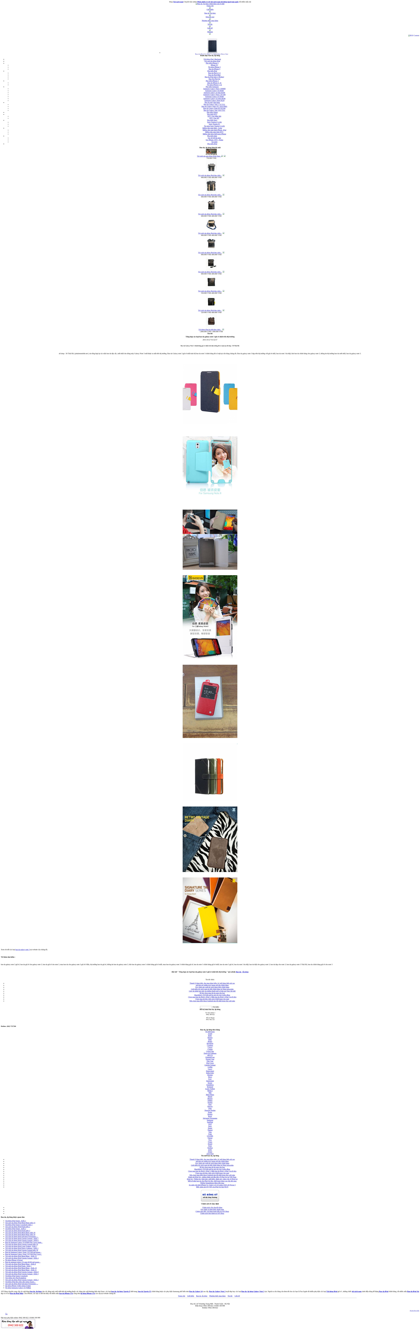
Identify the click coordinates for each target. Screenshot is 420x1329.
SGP (210, 1124)
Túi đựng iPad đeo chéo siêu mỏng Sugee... (20, 1282)
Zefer (210, 1150)
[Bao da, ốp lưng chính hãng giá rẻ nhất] (210, 4)
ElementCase (210, 1057)
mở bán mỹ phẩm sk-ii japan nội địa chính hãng (212, 985)
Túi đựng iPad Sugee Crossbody (16, 1276)
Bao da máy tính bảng (212, 102)
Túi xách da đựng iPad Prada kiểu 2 (17, 1227)
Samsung (210, 1120)
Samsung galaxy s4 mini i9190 (214, 93)
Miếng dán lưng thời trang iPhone (214, 134)
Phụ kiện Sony (212, 120)
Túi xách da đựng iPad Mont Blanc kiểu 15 (20, 1223)
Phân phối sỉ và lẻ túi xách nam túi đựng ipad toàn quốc (218, 2)
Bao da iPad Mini (214, 75)
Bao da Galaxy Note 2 (217, 1291)
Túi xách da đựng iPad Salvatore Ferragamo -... (21, 1236)
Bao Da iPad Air (214, 79)
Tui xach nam (178, 2)
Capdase (210, 1045)
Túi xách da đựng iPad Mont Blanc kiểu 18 (20, 1233)
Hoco (210, 1077)
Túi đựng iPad (331, 1291)
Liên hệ (237, 1296)
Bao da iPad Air (413, 1291)
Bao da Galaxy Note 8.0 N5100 (214, 108)
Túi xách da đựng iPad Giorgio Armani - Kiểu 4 (21, 1258)
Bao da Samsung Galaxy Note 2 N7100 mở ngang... (23, 1252)
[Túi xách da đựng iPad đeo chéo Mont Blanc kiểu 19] (211, 289)
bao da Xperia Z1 (144, 1291)
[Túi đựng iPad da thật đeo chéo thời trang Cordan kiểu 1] (211, 328)
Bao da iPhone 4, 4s (214, 83)
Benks (210, 1041)
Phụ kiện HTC (212, 114)
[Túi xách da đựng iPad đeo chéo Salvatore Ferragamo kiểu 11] (211, 251)
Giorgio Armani (210, 1065)
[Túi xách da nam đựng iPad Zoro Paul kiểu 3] (211, 154)
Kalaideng (210, 1085)
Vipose (210, 1138)
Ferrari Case (210, 1059)
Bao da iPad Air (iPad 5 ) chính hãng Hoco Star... (212, 54)
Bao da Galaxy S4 (195, 1291)
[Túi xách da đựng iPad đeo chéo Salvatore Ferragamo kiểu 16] (211, 174)
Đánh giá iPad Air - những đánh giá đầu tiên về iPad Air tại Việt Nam (212, 1177)
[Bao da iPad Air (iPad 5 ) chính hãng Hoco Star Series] (212, 53)
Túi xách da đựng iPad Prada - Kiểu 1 (18, 1266)
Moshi (210, 1097)
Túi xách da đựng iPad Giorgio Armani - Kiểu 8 (21, 1272)
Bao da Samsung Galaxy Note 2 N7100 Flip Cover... (23, 1254)
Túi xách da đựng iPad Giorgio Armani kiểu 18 (21, 1250)
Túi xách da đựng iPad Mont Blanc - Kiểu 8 (20, 1264)
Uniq (210, 1134)
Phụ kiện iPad (212, 71)
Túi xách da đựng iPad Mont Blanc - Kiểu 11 (21, 1270)
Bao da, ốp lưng (201, 1296)
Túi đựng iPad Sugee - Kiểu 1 (15, 1221)
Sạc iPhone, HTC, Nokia (214, 140)
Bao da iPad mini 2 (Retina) (214, 77)
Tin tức (230, 1296)
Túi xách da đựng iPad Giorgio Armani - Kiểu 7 (21, 1238)
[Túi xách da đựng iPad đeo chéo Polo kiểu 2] (211, 270)
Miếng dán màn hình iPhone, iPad (214, 130)
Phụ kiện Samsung (212, 87)
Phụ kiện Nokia (212, 112)
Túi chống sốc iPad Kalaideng (15, 1278)
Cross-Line (210, 1051)
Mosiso (210, 1099)
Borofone (210, 1043)
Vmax (210, 1142)
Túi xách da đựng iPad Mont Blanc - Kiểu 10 (21, 1268)
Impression (210, 1081)
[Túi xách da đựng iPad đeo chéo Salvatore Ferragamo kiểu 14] (211, 212)
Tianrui (210, 1130)
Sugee (210, 1128)
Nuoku (210, 1102)
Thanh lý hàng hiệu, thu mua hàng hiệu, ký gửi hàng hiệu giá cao (212, 983)
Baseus (210, 1038)
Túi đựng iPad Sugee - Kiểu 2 (15, 1229)
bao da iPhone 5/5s (66, 1293)
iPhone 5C (214, 65)
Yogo (210, 1146)
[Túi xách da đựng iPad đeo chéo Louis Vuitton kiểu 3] (211, 309)
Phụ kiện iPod (212, 144)
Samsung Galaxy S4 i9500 (214, 91)
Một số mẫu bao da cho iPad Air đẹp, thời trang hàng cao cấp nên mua (212, 1181)
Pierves (210, 1106)
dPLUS (210, 1055)
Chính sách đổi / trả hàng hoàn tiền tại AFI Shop (212, 1211)
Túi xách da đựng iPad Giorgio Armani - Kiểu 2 (21, 1280)
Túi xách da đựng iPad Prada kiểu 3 (17, 1231)
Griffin (210, 1067)
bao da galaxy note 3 (22, 950)
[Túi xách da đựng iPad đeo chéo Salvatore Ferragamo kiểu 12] (211, 231)
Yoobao (210, 1148)
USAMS (210, 1136)
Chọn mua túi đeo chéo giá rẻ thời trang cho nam (212, 999)
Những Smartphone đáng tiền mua (212, 1183)
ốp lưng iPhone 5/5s (87, 1293)
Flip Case (210, 1061)
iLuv (210, 1079)
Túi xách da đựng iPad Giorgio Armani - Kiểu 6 (21, 1240)
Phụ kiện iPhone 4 (212, 81)
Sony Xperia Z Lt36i (214, 122)
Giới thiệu (190, 1296)
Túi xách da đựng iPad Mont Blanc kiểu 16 (20, 1235)
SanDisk (210, 1122)
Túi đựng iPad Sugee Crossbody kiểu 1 (18, 1225)
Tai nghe (214, 142)
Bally (210, 1036)
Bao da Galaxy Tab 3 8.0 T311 (214, 110)
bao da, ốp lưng (36, 1291)
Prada (210, 1112)
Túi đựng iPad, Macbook (212, 59)
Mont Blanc (210, 1095)
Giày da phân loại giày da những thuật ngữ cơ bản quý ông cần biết (212, 991)
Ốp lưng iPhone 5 (214, 67)
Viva (210, 1140)
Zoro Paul (210, 1154)
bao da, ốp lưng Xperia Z (120, 1291)
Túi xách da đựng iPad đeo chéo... (210, 175)
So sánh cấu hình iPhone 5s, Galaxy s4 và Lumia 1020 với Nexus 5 (212, 1185)
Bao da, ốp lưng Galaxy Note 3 (252, 1291)
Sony (210, 1126)
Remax (210, 1114)
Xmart (210, 1144)
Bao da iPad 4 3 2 (214, 73)
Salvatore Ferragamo (210, 1118)
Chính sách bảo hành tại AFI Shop (212, 1213)
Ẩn (6, 1314)
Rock (210, 1116)
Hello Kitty (210, 1073)
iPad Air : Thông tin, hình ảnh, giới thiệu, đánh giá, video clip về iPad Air (212, 1179)
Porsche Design (210, 1110)
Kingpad (210, 1087)
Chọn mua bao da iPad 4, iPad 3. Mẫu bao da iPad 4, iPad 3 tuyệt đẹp (212, 997)
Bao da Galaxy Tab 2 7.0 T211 (214, 104)
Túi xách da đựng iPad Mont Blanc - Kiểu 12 (21, 1256)
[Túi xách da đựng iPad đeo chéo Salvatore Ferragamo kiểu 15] (211, 193)
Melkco (210, 1091)
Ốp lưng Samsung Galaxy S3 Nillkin (18, 1288)
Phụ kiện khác (212, 136)
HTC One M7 (214, 118)
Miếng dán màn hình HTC (214, 132)
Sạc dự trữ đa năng (214, 138)
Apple (210, 1034)
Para (210, 1104)
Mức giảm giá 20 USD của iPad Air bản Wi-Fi (212, 1187)
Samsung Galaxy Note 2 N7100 (214, 95)
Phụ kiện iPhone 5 (212, 63)
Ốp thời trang (210, 1032)
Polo (210, 1108)
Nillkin (210, 1100)
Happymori (210, 1071)
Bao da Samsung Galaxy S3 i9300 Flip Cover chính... (24, 1242)
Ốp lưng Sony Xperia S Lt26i (214, 126)
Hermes (210, 1075)
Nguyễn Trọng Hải (414, 1310)
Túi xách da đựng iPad (212, 61)
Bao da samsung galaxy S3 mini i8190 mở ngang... (22, 1262)
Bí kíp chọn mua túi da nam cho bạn (212, 993)
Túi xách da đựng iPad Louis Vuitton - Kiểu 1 (21, 1246)
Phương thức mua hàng (217, 1296)
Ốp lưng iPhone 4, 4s (214, 85)
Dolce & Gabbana (210, 1053)
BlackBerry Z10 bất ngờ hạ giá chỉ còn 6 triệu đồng (212, 995)
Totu (210, 1132)
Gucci (210, 1069)
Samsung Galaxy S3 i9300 (214, 97)
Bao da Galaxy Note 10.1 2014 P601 (214, 106)
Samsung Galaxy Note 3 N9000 (214, 89)
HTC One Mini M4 (214, 116)
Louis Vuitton (210, 1089)
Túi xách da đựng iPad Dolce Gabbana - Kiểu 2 (21, 1248)
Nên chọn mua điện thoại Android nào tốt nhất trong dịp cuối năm (212, 1001)
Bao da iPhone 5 (214, 69)
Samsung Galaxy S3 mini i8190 (214, 98)
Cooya (210, 1047)
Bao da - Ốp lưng (242, 972)
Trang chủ (181, 1296)
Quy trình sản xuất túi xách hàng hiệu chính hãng (212, 987)
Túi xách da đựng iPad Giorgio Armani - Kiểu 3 (21, 1274)
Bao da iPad (383, 1291)
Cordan (210, 1049)
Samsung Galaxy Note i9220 (214, 100)
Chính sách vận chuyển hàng (212, 1207)
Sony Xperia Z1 (214, 124)
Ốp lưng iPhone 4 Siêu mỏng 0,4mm (18, 1286)
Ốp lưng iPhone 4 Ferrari (14, 1260)
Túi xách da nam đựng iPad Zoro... (209, 156)
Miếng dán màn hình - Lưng (212, 128)
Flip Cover (210, 1063)
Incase (210, 1083)
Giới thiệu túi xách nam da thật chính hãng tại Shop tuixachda (212, 989)
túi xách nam (356, 1291)
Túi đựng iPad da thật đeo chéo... (210, 330)
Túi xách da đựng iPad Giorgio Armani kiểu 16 (21, 1244)
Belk (210, 1039)
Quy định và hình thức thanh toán (212, 1209)
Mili (210, 1093)
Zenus (210, 1152)
